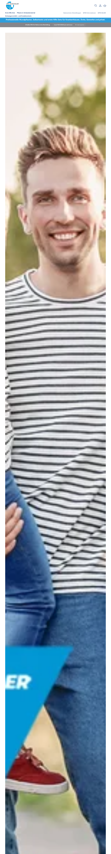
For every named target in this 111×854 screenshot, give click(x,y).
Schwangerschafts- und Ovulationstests (18, 16)
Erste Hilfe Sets (10, 13)
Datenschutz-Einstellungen (72, 13)
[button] (105, 5)
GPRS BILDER (102, 13)
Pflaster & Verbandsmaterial (26, 13)
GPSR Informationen (89, 13)
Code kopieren (80, 25)
